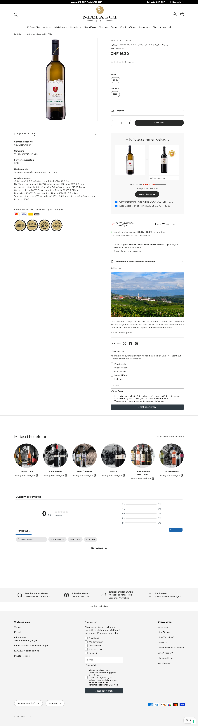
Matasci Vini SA (25, 716)
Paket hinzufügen (147, 194)
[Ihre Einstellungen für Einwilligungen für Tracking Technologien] (193, 721)
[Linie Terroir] (55, 456)
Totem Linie (26, 471)
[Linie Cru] (113, 456)
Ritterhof (114, 41)
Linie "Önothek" (166, 637)
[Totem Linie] (26, 456)
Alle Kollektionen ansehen (170, 436)
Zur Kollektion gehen (121, 332)
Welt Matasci (164, 663)
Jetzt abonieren (147, 407)
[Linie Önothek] (84, 456)
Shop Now (159, 123)
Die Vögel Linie (165, 658)
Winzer (17, 627)
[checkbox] (90, 539)
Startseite (17, 34)
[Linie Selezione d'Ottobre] (142, 456)
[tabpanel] (99, 557)
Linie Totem (164, 627)
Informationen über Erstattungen (31, 645)
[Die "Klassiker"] (171, 456)
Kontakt (18, 632)
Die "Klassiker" (171, 471)
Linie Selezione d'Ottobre (142, 473)
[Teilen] (130, 344)
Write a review (175, 530)
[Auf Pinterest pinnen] (136, 344)
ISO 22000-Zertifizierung (26, 650)
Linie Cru (113, 471)
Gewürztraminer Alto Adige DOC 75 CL (37, 34)
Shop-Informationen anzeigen (127, 251)
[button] (182, 14)
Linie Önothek (84, 471)
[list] (55, 79)
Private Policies (21, 656)
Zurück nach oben (99, 606)
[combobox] (164, 178)
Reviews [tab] (24, 530)
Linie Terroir (55, 471)
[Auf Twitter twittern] (124, 344)
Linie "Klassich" (165, 653)
